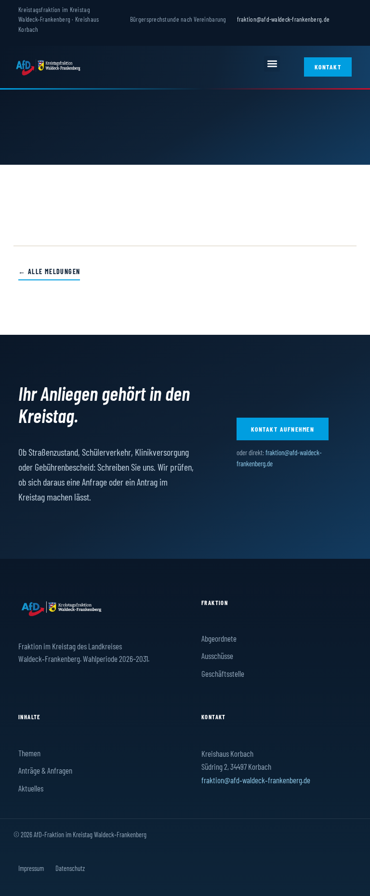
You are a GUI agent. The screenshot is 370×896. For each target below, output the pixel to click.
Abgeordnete (219, 638)
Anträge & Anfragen (45, 770)
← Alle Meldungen (49, 271)
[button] (272, 64)
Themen (29, 753)
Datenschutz (70, 868)
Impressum (31, 868)
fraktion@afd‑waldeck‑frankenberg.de (255, 780)
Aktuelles (30, 788)
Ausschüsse (217, 655)
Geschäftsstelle (222, 673)
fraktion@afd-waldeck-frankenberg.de (283, 19)
